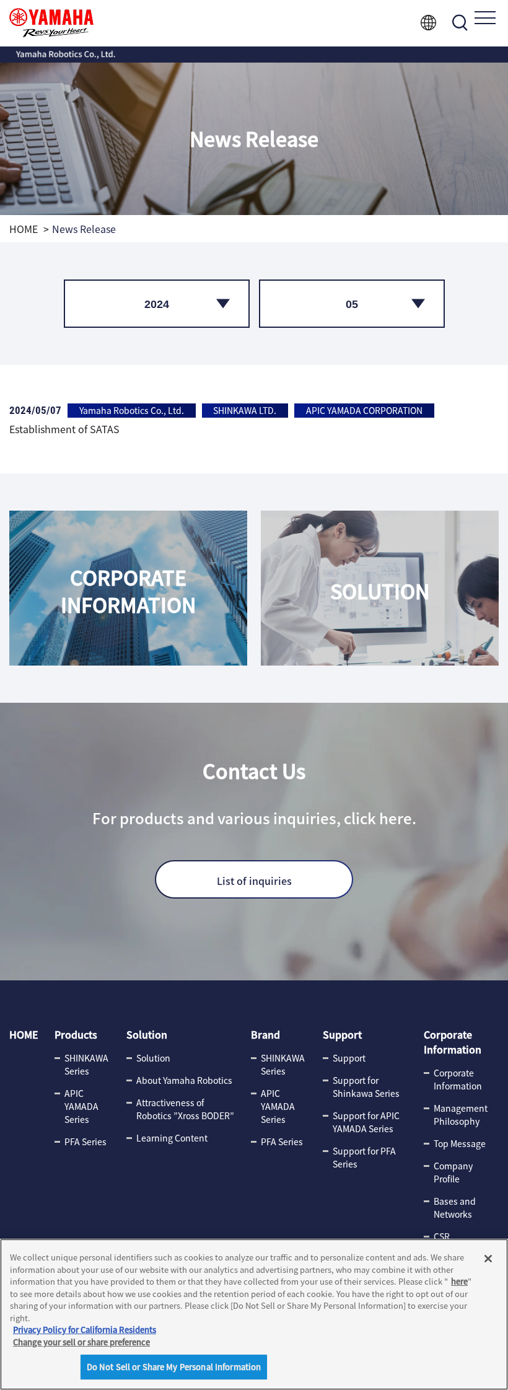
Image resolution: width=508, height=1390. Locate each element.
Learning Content (172, 1138)
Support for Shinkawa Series (366, 1086)
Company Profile (453, 1172)
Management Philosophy (461, 1114)
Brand (265, 1034)
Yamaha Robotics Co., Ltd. (131, 410)
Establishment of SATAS (64, 428)
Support (342, 1034)
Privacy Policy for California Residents (84, 1329)
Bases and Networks (455, 1207)
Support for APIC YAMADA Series (366, 1122)
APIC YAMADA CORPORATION (364, 410)
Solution (146, 1034)
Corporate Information (452, 1042)
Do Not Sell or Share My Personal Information (174, 1367)
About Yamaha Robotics (184, 1080)
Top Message (460, 1143)
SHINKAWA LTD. (244, 410)
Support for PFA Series (364, 1157)
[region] (254, 1314)
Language (428, 22)
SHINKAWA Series (86, 1064)
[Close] (488, 1258)
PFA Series (85, 1141)
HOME (23, 228)
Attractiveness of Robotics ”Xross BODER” (185, 1109)
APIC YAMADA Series (81, 1106)
